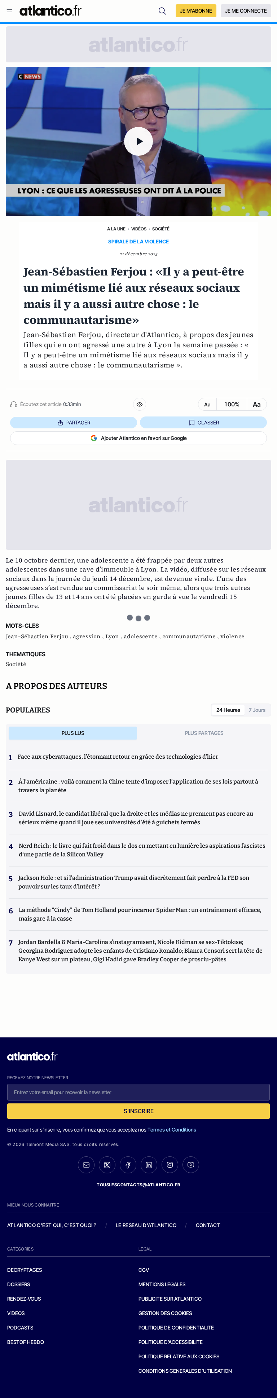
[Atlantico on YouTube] (191, 1164)
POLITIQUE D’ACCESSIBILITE (170, 1342)
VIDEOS (16, 1313)
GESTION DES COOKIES (165, 1313)
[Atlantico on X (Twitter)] (107, 1164)
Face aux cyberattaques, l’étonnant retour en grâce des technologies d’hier (118, 756)
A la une (116, 228)
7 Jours (257, 710)
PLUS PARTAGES (204, 733)
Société (161, 228)
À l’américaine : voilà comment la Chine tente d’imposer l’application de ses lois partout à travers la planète (138, 786)
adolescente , (143, 636)
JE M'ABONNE (196, 11)
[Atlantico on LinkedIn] (149, 1164)
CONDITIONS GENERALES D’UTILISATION (185, 1371)
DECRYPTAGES (24, 1270)
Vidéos (138, 228)
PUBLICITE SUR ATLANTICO (170, 1299)
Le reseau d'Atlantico (146, 1225)
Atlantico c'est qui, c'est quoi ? (52, 1225)
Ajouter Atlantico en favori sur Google (144, 438)
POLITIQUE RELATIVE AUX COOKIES (178, 1356)
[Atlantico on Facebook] (128, 1164)
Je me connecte (246, 11)
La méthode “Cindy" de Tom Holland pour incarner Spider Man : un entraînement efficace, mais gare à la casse (140, 914)
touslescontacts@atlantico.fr (138, 1184)
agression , (89, 636)
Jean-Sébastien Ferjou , (39, 636)
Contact (208, 1225)
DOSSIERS (18, 1284)
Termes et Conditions (172, 1129)
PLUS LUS (73, 733)
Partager (78, 422)
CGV (143, 1270)
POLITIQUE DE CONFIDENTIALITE (176, 1327)
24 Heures (228, 710)
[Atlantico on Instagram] (170, 1164)
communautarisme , (191, 636)
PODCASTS (20, 1327)
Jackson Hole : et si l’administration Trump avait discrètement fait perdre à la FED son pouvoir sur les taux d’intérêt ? (133, 882)
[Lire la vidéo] (138, 141)
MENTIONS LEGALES (161, 1284)
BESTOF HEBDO (25, 1342)
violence (232, 636)
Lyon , (114, 636)
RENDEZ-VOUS (24, 1299)
